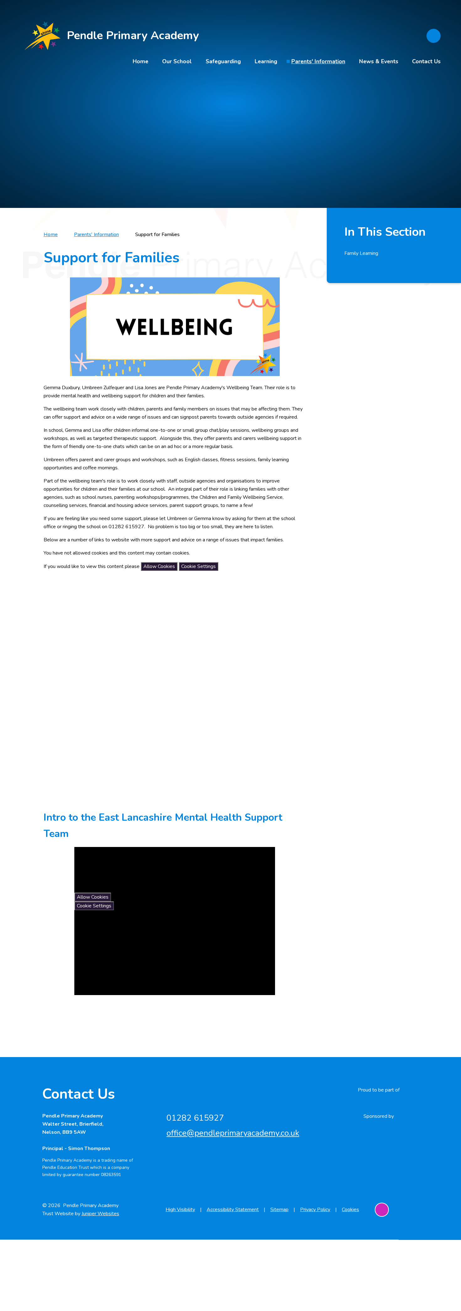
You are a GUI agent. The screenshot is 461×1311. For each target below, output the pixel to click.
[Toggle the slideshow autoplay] (433, 119)
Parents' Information (96, 234)
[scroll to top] (412, 1210)
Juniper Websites (100, 1213)
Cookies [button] (350, 1209)
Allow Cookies (159, 566)
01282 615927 (195, 1117)
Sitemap (279, 1209)
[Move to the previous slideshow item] (433, 102)
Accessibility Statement (233, 1209)
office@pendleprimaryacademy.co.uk (233, 1133)
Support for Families (157, 234)
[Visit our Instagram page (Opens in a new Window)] (382, 1210)
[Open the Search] (434, 36)
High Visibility (180, 1209)
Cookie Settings (198, 566)
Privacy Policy (315, 1209)
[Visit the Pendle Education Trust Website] (378, 1103)
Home (51, 234)
